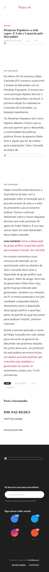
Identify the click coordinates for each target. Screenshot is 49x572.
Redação (6, 40)
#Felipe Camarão (20, 383)
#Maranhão (10, 387)
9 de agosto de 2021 (15, 40)
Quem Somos (19, 565)
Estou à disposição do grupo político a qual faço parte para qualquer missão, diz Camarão (24, 245)
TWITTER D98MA (13, 419)
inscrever (41, 494)
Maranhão (7, 26)
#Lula (33, 383)
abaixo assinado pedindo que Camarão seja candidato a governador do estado (23, 361)
